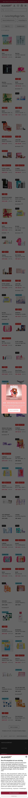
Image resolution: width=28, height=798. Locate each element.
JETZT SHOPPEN (14, 410)
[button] (26, 384)
